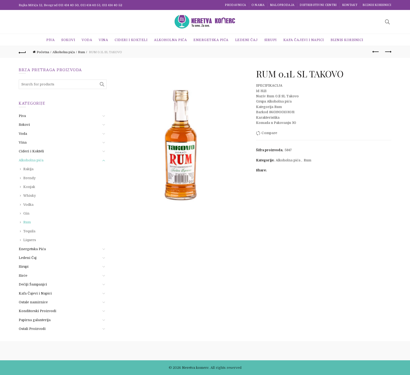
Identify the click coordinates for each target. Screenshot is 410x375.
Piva (50, 40)
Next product (388, 52)
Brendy (29, 178)
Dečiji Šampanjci (33, 284)
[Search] (387, 21)
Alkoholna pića (170, 40)
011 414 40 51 (90, 5)
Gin (26, 213)
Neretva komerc (195, 368)
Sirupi (270, 40)
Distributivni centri (318, 5)
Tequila (29, 231)
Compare (269, 133)
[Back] (22, 52)
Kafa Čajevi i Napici (303, 40)
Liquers (29, 240)
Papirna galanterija (35, 320)
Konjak (29, 187)
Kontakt (349, 5)
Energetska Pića (210, 40)
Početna (43, 52)
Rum (81, 52)
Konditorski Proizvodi (37, 311)
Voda (87, 40)
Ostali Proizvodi (32, 329)
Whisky (29, 195)
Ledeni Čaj (246, 40)
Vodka (28, 204)
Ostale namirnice (33, 302)
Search (102, 84)
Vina (103, 40)
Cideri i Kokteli (131, 40)
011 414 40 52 (112, 5)
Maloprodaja (282, 5)
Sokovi (68, 40)
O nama (258, 5)
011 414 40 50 (68, 5)
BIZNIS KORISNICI (377, 5)
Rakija (28, 169)
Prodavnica (235, 5)
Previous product (376, 52)
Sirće (23, 275)
